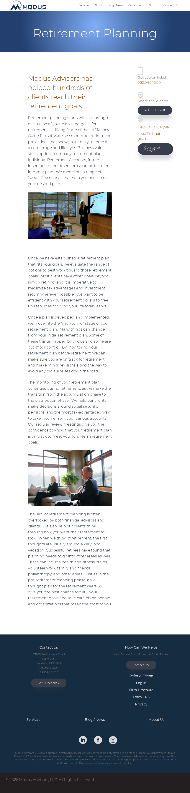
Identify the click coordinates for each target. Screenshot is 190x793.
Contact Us (140, 665)
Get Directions (48, 683)
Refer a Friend (154, 110)
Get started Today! (152, 149)
